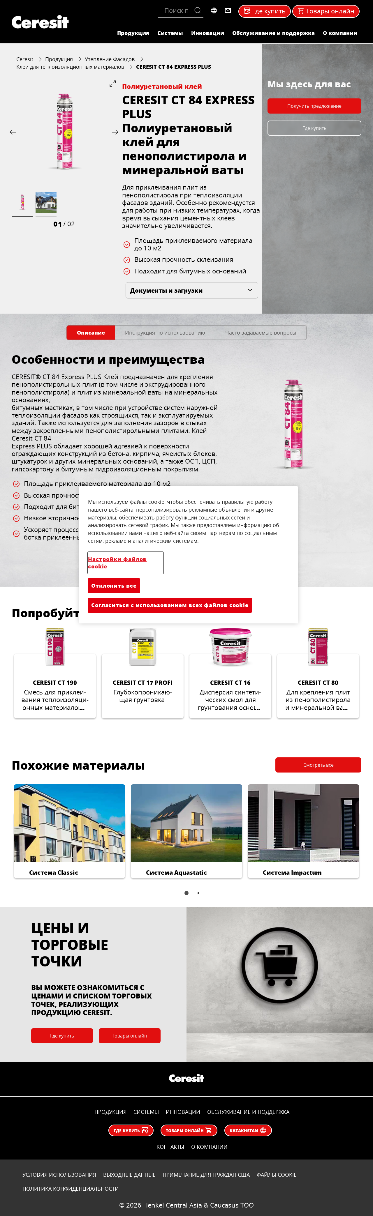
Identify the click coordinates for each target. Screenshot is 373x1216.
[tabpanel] (186, 460)
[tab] (90, 332)
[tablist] (186, 897)
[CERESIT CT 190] (55, 673)
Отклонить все (114, 585)
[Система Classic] (69, 831)
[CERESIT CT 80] (318, 673)
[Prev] (14, 132)
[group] (64, 154)
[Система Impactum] (303, 831)
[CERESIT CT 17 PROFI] (143, 673)
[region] (188, 554)
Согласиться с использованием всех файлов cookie (170, 605)
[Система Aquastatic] (186, 831)
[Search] (198, 10)
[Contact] (227, 10)
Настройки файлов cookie (117, 562)
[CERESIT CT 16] (230, 673)
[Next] (114, 132)
